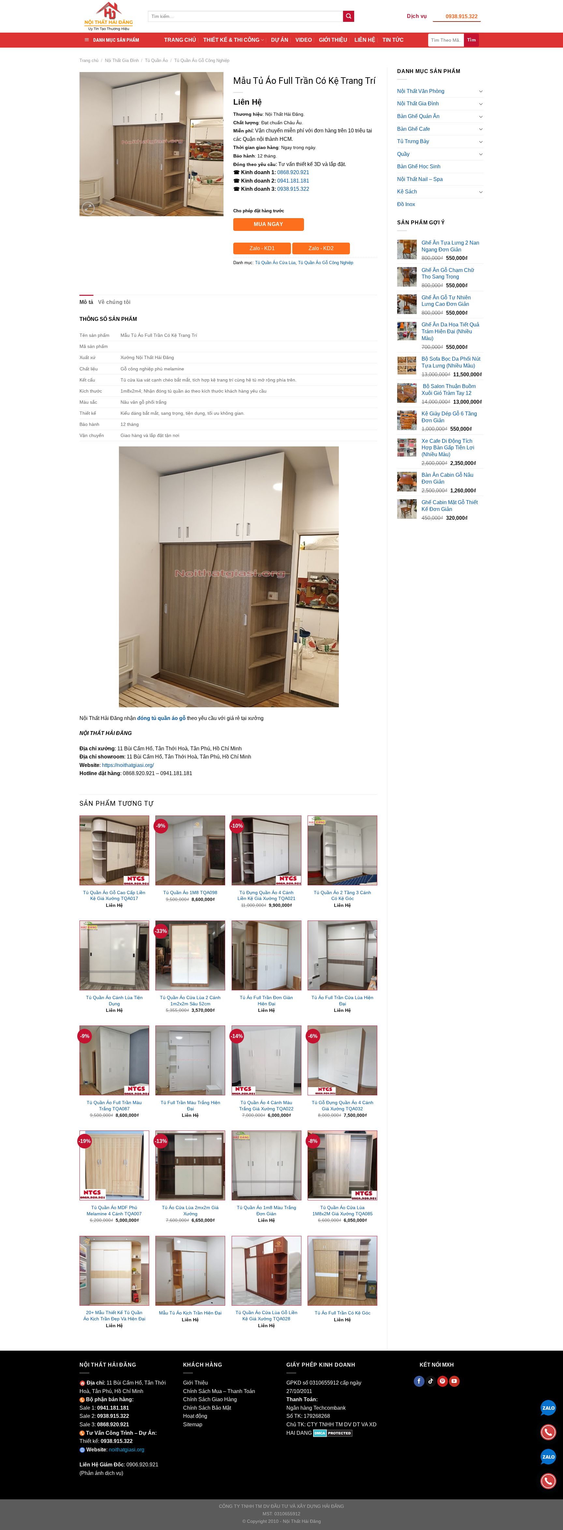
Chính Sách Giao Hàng (210, 1399)
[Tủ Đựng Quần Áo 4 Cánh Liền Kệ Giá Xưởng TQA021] (266, 850)
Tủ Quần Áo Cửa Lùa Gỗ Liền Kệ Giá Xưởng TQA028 (266, 1315)
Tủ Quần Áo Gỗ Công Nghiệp (201, 60)
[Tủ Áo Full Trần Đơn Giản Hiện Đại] (266, 955)
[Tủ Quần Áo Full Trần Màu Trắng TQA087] (114, 1060)
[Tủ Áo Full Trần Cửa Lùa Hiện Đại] (342, 955)
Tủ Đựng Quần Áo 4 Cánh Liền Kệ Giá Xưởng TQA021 (267, 895)
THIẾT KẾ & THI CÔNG (231, 40)
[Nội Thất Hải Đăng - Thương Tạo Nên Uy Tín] (108, 16)
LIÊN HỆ (364, 40)
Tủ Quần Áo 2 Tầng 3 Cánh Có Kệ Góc (342, 895)
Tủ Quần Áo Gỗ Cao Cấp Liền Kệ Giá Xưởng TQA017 (114, 895)
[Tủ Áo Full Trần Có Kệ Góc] (342, 1271)
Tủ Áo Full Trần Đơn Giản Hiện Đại (266, 1000)
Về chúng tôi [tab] (114, 302)
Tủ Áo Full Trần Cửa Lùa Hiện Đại (342, 1000)
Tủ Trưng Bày (413, 141)
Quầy (403, 154)
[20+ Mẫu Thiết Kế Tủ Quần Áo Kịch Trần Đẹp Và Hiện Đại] (114, 1271)
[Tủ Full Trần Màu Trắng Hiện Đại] (190, 1060)
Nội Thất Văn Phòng (420, 91)
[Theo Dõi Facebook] (419, 1381)
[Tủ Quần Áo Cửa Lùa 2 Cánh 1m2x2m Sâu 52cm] (190, 955)
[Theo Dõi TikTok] (431, 1381)
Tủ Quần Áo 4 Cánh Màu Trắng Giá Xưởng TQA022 (266, 1105)
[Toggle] (481, 91)
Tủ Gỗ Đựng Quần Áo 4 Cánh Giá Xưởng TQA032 (342, 1105)
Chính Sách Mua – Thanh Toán (219, 1391)
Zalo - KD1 (262, 248)
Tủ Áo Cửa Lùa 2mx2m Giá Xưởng (190, 1210)
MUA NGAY (268, 224)
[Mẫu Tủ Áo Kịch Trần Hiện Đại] (190, 1271)
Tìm (471, 39)
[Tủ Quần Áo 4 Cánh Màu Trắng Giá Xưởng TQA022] (266, 1060)
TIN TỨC (393, 40)
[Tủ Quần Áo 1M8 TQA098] (190, 850)
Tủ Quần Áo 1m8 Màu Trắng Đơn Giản (266, 1210)
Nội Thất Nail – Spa (420, 179)
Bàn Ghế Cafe (413, 129)
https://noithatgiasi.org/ (128, 765)
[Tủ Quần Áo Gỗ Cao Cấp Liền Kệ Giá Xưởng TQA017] (114, 850)
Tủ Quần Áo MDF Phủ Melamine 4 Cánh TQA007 (114, 1210)
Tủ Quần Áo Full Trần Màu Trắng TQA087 (114, 1105)
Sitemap (192, 1424)
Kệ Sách (407, 191)
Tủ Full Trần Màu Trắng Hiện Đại (190, 1105)
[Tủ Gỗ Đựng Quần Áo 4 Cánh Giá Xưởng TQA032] (342, 1060)
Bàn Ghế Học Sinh (418, 166)
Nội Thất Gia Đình (122, 60)
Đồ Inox (406, 204)
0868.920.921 (293, 172)
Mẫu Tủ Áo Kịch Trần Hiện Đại (190, 1312)
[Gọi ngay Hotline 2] (548, 1480)
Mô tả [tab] (86, 302)
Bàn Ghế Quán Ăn (418, 116)
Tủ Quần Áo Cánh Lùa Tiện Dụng (114, 1000)
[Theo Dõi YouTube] (454, 1381)
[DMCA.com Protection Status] (333, 1433)
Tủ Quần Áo (156, 60)
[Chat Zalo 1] (548, 1407)
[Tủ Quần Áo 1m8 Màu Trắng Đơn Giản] (266, 1165)
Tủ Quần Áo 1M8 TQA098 (190, 892)
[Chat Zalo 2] (548, 1456)
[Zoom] (88, 208)
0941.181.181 (293, 181)
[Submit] (348, 16)
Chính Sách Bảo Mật (207, 1408)
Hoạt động (195, 1416)
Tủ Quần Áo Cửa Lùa (275, 262)
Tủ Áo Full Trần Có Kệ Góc (342, 1312)
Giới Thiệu (195, 1383)
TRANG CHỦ (180, 40)
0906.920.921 (142, 1464)
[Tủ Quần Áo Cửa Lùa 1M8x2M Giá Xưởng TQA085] (342, 1165)
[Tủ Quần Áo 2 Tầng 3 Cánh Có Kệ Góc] (342, 850)
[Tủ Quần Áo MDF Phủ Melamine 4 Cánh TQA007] (114, 1165)
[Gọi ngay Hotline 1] (548, 1431)
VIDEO (304, 40)
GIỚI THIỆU (333, 40)
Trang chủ (88, 60)
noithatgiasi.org (126, 1449)
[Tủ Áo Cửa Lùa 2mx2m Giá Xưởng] (190, 1165)
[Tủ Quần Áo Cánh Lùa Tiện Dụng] (114, 955)
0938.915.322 (462, 16)
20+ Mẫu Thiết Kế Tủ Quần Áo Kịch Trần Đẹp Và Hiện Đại (114, 1315)
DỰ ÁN (279, 40)
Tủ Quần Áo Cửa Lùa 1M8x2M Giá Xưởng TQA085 (342, 1210)
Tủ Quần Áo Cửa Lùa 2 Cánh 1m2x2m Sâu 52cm (190, 1000)
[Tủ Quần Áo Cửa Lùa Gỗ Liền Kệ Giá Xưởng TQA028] (266, 1271)
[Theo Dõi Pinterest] (442, 1381)
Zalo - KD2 (321, 248)
